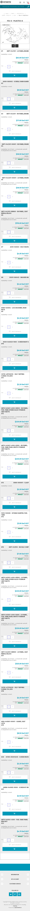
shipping (26, 59)
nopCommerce (18, 907)
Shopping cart (28, 2)
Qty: (2, 66)
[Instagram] (19, 894)
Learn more (26, 62)
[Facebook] (15, 894)
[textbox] (13, 6)
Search (28, 6)
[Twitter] (11, 894)
